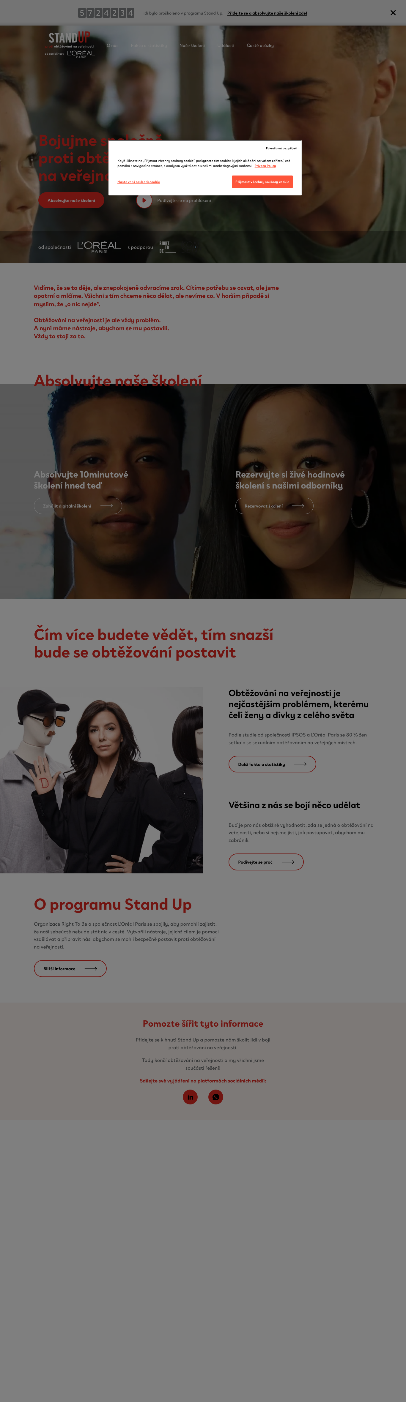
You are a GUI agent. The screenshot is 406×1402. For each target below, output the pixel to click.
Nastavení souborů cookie (138, 181)
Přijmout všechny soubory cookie (262, 181)
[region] (205, 167)
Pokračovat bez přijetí (281, 148)
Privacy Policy (265, 165)
